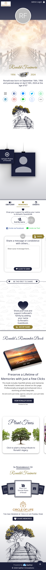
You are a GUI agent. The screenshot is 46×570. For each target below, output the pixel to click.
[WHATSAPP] (40, 93)
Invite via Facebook (16, 228)
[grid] (23, 169)
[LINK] (40, 99)
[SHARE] (31, 99)
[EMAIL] (14, 99)
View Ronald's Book (23, 401)
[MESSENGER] (23, 93)
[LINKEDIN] (5, 99)
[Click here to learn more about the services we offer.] (23, 507)
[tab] (10, 203)
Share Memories (24, 519)
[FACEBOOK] (14, 93)
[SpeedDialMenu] (40, 564)
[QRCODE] (5, 93)
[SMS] (23, 99)
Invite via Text (34, 228)
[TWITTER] (31, 93)
